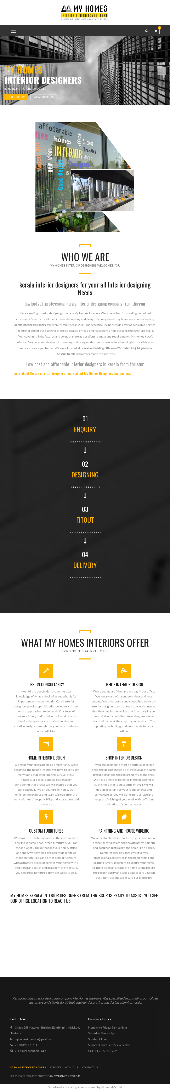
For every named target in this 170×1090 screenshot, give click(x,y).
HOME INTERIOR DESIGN (46, 757)
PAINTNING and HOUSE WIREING (123, 830)
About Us (71, 1067)
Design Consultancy (46, 684)
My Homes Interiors (67, 1076)
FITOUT (85, 520)
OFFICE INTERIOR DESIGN (123, 684)
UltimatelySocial (111, 1087)
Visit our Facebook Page (30, 1050)
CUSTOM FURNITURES (46, 830)
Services (55, 1067)
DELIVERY (85, 565)
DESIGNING (85, 474)
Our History (16, 97)
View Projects (43, 97)
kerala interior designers (28, 1067)
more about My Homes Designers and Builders (99, 373)
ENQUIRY (85, 429)
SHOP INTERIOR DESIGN (124, 757)
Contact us (90, 1067)
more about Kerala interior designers (39, 373)
